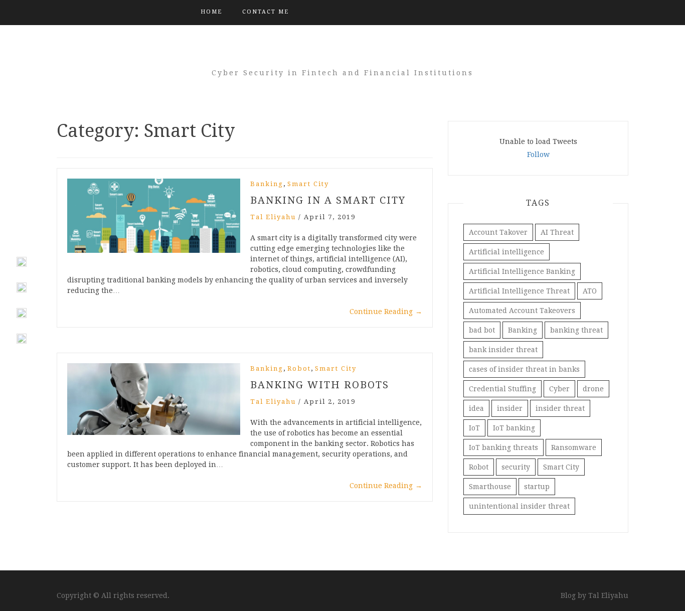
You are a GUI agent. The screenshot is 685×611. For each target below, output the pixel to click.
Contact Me (265, 12)
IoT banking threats (503, 447)
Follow (538, 154)
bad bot (482, 330)
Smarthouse (490, 487)
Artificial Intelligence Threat (519, 291)
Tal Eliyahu (273, 217)
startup (537, 487)
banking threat (576, 330)
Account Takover (498, 232)
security (515, 467)
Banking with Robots (319, 385)
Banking (266, 184)
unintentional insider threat (519, 506)
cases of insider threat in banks (524, 369)
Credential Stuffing (502, 389)
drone (593, 389)
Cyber (559, 389)
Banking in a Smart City (328, 200)
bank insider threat (503, 350)
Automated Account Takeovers (522, 311)
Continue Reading (386, 312)
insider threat (560, 408)
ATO (590, 291)
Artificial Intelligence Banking (522, 271)
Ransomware (573, 447)
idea (476, 408)
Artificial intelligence (506, 252)
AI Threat (557, 232)
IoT (474, 428)
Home (211, 12)
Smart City (308, 184)
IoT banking (514, 428)
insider (510, 408)
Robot (299, 368)
